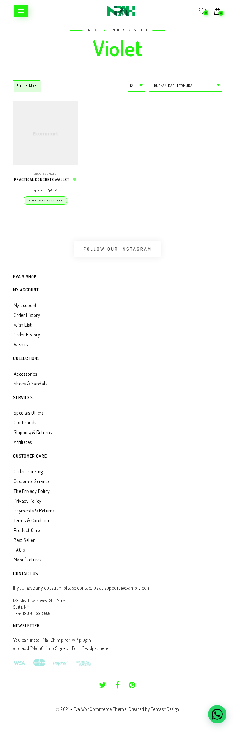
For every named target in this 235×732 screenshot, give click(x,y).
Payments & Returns (34, 511)
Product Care (27, 530)
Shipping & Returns (33, 432)
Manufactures (28, 560)
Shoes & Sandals (30, 384)
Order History (27, 315)
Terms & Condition (32, 520)
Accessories (25, 374)
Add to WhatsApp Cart (45, 200)
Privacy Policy (28, 501)
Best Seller (24, 540)
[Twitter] (103, 686)
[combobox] (136, 86)
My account (25, 305)
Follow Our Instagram (118, 249)
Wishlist (21, 344)
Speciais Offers (29, 413)
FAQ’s (19, 550)
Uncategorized (45, 173)
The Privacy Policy (32, 491)
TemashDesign (165, 709)
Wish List (23, 325)
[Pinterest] (132, 686)
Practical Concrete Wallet (41, 179)
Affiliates (23, 442)
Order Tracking (28, 471)
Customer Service (31, 481)
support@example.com (127, 588)
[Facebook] (118, 686)
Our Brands (25, 422)
